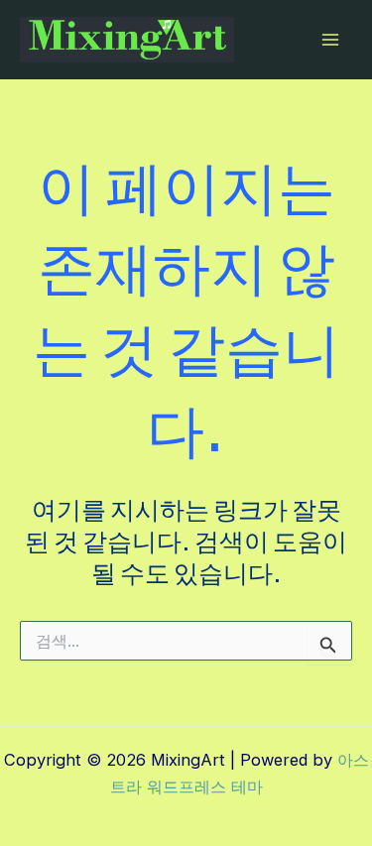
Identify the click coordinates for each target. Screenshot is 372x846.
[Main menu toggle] (330, 40)
